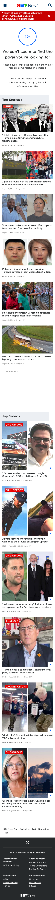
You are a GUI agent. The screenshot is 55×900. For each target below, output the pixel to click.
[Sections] (5, 5)
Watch (29, 78)
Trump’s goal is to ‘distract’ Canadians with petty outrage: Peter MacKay (26, 671)
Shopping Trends (36, 82)
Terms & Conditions (38, 866)
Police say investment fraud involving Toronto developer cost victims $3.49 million (26, 270)
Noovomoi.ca (35, 882)
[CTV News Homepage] (27, 5)
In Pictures (39, 78)
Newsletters (43, 829)
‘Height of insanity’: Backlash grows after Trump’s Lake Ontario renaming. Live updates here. (25, 138)
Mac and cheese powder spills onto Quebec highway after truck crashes (26, 358)
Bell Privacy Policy (37, 862)
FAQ (34, 829)
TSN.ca (6, 886)
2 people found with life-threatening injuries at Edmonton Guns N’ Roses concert (26, 183)
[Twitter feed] (27, 842)
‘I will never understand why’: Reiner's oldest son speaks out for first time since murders (27, 606)
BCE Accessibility (11, 865)
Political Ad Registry (38, 869)
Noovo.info (34, 879)
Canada (20, 78)
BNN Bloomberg (10, 882)
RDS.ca (32, 886)
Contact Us (25, 829)
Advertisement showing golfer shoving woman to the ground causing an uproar (25, 540)
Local (11, 78)
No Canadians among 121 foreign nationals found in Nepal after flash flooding (26, 314)
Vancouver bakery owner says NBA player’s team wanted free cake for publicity (27, 227)
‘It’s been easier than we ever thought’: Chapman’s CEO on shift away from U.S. (24, 475)
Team (5, 833)
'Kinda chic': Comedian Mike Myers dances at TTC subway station (27, 737)
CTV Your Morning (17, 82)
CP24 (5, 879)
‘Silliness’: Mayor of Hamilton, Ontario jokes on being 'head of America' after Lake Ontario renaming (26, 804)
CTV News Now (24, 86)
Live (36, 86)
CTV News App (10, 829)
